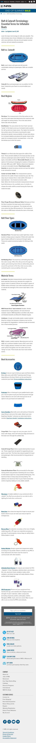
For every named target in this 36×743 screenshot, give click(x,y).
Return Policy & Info (8, 704)
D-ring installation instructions (22, 379)
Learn (4, 13)
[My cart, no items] (34, 2)
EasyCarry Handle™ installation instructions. (19, 418)
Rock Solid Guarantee (9, 701)
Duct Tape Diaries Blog (9, 681)
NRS (2, 2)
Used (22, 2)
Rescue (6, 2)
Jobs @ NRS (6, 677)
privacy (14, 624)
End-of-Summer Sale (18, 10)
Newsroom (6, 679)
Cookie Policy (7, 736)
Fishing (12, 2)
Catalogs (5, 683)
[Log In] (31, 2)
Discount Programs (8, 685)
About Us (5, 674)
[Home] (1, 13)
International (6, 688)
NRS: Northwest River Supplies (7, 6)
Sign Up (17, 614)
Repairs (5, 706)
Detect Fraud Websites (9, 710)
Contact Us (6, 697)
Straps (17, 2)
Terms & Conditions (8, 732)
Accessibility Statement (9, 738)
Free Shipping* (7, 699)
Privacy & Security (8, 734)
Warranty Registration (9, 708)
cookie (18, 624)
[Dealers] (29, 2)
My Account (6, 713)
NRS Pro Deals (7, 690)
